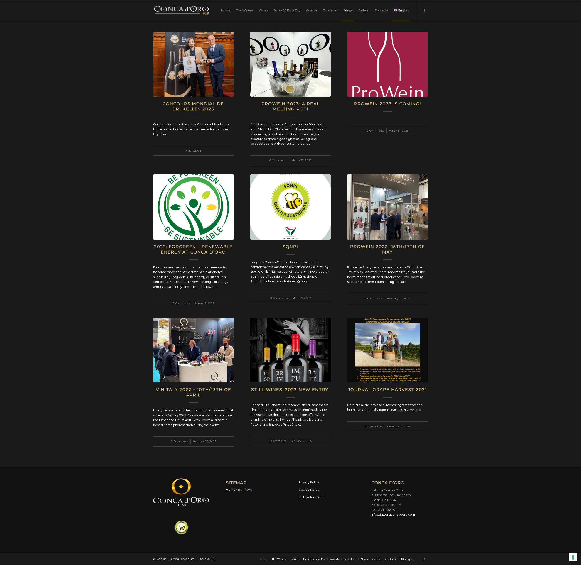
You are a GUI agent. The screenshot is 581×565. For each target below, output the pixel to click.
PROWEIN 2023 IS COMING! (387, 103)
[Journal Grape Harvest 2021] (387, 350)
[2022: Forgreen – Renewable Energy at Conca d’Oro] (193, 207)
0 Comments (278, 160)
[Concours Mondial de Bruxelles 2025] (193, 64)
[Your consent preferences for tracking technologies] (573, 557)
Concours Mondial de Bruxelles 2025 (193, 106)
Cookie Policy (309, 489)
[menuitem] (225, 10)
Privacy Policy (309, 482)
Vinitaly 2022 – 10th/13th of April (193, 392)
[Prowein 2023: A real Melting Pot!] (290, 64)
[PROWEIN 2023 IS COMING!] (387, 64)
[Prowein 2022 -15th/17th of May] (387, 207)
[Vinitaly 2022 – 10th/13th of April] (193, 350)
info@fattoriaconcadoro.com (393, 514)
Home (230, 489)
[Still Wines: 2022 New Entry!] (290, 350)
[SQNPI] (290, 207)
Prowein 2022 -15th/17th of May (387, 249)
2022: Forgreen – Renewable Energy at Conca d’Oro (193, 249)
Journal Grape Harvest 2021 (387, 389)
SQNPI (290, 246)
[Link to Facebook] (424, 10)
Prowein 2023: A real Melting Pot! (290, 106)
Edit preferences (311, 497)
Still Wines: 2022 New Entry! (290, 389)
